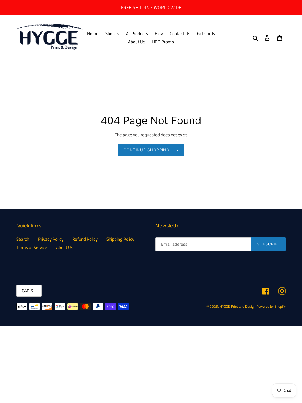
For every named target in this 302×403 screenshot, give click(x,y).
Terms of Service (31, 247)
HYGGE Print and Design (237, 306)
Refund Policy (85, 239)
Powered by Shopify (271, 306)
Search (22, 239)
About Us (64, 247)
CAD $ (27, 290)
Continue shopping (147, 150)
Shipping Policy (120, 239)
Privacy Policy (50, 239)
